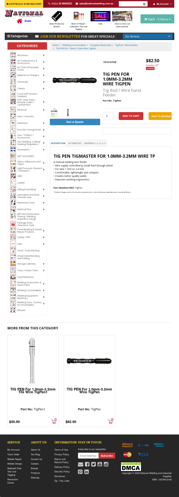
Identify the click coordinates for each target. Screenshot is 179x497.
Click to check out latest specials (122, 25)
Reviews (89, 143)
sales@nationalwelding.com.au (96, 3)
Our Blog (35, 454)
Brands (34, 468)
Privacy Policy (61, 454)
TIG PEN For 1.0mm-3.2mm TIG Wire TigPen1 (33, 390)
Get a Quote (75, 122)
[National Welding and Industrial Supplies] (24, 13)
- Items (158, 19)
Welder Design (14, 463)
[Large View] (54, 112)
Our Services (132, 36)
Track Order (13, 454)
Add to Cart (131, 116)
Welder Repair (14, 459)
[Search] (144, 4)
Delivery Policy (62, 467)
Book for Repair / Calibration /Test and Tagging (78, 26)
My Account (163, 3)
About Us (35, 449)
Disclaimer (59, 476)
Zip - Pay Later (61, 480)
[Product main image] (75, 80)
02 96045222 (62, 3)
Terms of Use (61, 449)
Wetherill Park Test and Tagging (14, 471)
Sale (100, 23)
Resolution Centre (12, 481)
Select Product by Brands (56, 25)
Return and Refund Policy (61, 460)
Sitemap (35, 477)
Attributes (74, 143)
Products (35, 472)
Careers (35, 463)
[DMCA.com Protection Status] (130, 466)
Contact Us (36, 459)
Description (58, 143)
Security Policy (62, 471)
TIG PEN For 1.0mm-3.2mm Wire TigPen (89, 390)
